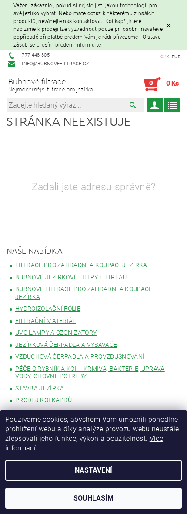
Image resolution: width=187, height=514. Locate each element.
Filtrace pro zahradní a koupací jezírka (81, 265)
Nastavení (93, 470)
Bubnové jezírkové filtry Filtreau (71, 277)
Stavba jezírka (39, 388)
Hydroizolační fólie (47, 308)
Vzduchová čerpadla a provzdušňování (79, 356)
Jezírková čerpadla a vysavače (66, 344)
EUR (176, 56)
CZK (165, 57)
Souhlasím (93, 498)
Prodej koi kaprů (43, 399)
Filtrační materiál (45, 320)
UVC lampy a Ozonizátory (56, 332)
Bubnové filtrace (50, 85)
